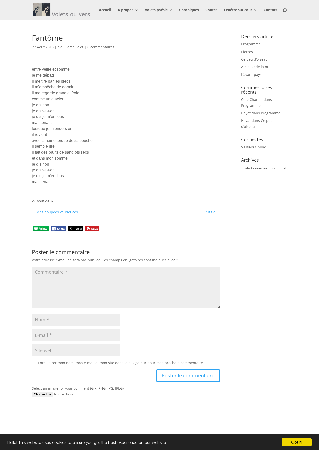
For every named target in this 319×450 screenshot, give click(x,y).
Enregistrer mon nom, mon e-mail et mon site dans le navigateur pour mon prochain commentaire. (121, 362)
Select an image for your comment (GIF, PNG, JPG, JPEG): (78, 388)
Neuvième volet (70, 47)
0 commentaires (100, 47)
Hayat (246, 113)
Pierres (247, 51)
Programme (251, 44)
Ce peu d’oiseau (254, 59)
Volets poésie (156, 10)
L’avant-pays (251, 74)
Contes (211, 10)
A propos (125, 10)
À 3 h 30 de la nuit (256, 66)
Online (253, 147)
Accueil (105, 10)
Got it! (296, 442)
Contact (270, 10)
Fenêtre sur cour (238, 10)
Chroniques (189, 10)
